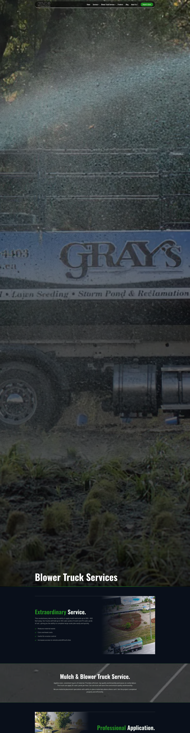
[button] (96, 4)
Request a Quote (147, 4)
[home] (44, 4)
